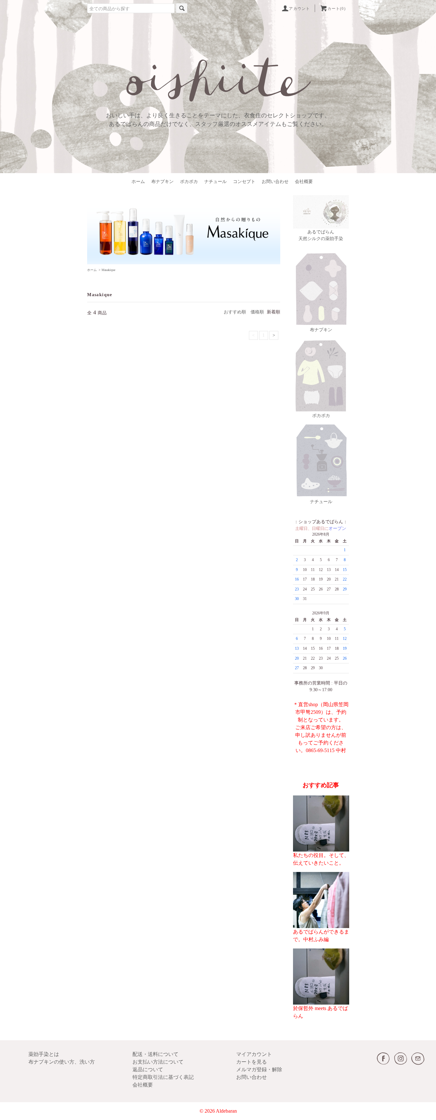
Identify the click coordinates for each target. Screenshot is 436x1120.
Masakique (108, 270)
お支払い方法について (158, 1062)
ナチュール (215, 181)
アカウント (299, 8)
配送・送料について (155, 1054)
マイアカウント (254, 1054)
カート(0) (336, 8)
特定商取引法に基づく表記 (163, 1077)
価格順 (257, 312)
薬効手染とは (43, 1054)
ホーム (138, 181)
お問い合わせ (275, 181)
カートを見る (251, 1062)
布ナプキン (162, 181)
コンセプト (244, 181)
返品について (147, 1069)
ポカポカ (189, 181)
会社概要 (304, 181)
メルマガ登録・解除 (259, 1069)
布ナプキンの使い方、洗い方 (61, 1062)
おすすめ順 (235, 312)
